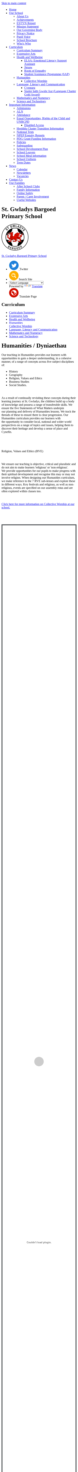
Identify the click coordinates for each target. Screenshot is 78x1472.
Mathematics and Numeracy (33, 98)
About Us (22, 16)
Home (12, 9)
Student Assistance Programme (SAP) (46, 74)
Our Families (17, 183)
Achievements (25, 19)
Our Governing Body (29, 30)
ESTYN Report (26, 23)
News (12, 166)
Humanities (23, 77)
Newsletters (24, 172)
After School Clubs (28, 186)
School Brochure (27, 40)
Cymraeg (29, 87)
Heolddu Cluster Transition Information (40, 128)
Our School (16, 13)
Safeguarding (25, 145)
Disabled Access (34, 125)
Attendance (23, 115)
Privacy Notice (25, 33)
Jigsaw (28, 67)
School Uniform (26, 159)
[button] (14, 275)
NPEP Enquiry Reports (30, 135)
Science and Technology (31, 101)
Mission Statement (28, 26)
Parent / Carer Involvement (33, 196)
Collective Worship (35, 81)
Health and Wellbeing (30, 57)
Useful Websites (26, 200)
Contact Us (16, 179)
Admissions (24, 108)
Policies (21, 142)
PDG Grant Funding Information (36, 138)
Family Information (28, 189)
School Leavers (26, 152)
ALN (20, 111)
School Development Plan (32, 149)
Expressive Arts (26, 53)
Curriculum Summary (30, 50)
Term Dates (23, 162)
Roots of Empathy (35, 70)
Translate (37, 286)
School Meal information (31, 155)
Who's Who (24, 43)
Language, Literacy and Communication (41, 84)
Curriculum (16, 47)
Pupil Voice (23, 36)
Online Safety (25, 193)
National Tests (25, 132)
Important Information (22, 104)
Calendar (22, 169)
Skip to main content (14, 3)
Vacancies (23, 176)
